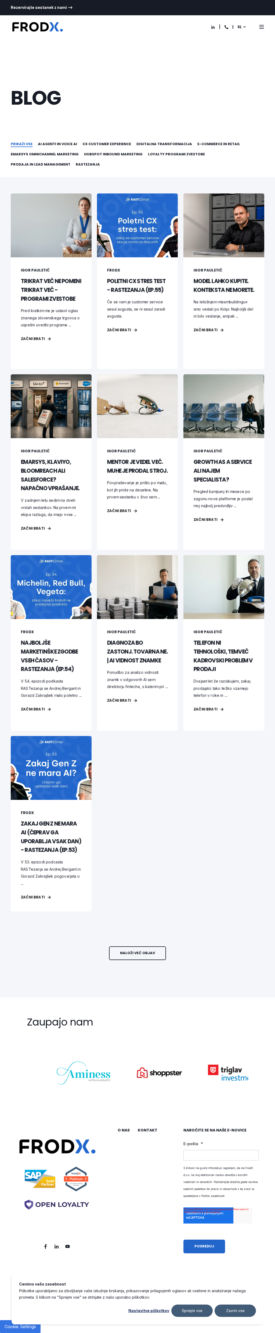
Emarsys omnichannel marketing (45, 154)
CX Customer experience (106, 144)
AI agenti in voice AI (57, 144)
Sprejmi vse (192, 1310)
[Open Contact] (226, 27)
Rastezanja (88, 164)
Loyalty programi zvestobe (176, 154)
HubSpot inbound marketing (113, 154)
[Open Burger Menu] (261, 26)
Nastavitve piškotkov (148, 1310)
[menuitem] (42, 7)
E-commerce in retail (218, 144)
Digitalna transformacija (164, 144)
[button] (137, 953)
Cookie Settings (20, 1326)
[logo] (56, 1180)
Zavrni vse (235, 1310)
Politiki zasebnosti (213, 1195)
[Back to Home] (37, 27)
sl (239, 27)
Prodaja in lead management (40, 164)
